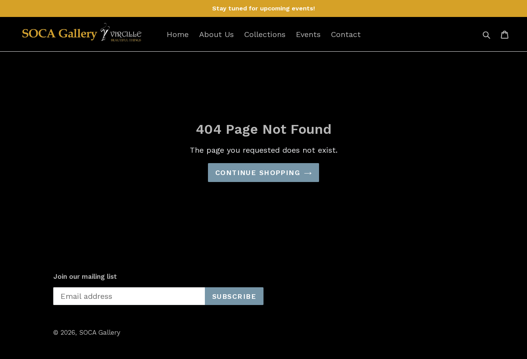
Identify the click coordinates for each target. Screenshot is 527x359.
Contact (346, 34)
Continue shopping (257, 173)
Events (308, 34)
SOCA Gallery (99, 332)
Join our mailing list (85, 276)
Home (178, 34)
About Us (216, 34)
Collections (264, 34)
